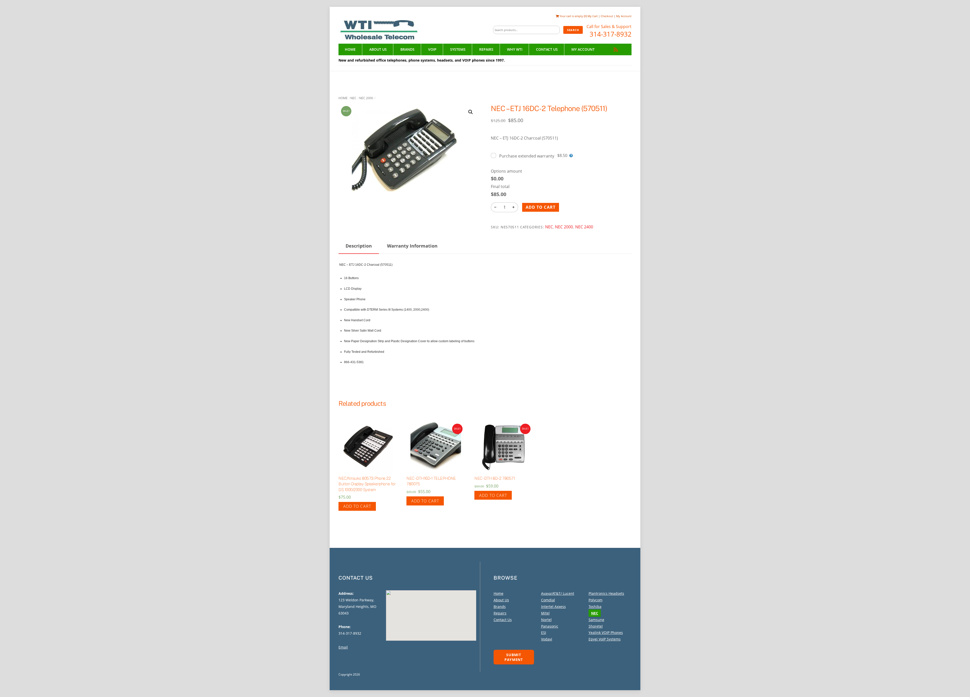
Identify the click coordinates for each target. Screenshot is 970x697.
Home (350, 49)
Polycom (595, 600)
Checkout (607, 16)
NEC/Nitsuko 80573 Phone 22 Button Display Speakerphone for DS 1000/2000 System (367, 484)
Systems (458, 49)
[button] (470, 112)
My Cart (593, 16)
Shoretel (596, 626)
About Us (378, 49)
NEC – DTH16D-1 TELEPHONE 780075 (431, 481)
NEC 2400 (584, 227)
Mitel (545, 613)
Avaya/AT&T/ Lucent (557, 593)
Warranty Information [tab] (412, 246)
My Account (624, 16)
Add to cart (540, 207)
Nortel (546, 619)
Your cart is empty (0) (573, 16)
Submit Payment (513, 657)
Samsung (596, 619)
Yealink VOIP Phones (606, 632)
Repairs (486, 49)
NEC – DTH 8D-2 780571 (494, 478)
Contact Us (547, 49)
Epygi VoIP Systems (605, 639)
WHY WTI (514, 49)
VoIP (432, 49)
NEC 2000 (366, 98)
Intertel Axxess (553, 606)
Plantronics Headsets (606, 593)
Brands (407, 49)
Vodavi (546, 639)
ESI (543, 632)
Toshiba (595, 606)
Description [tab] (359, 246)
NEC (353, 98)
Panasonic (549, 626)
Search (573, 30)
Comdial (548, 600)
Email (343, 647)
